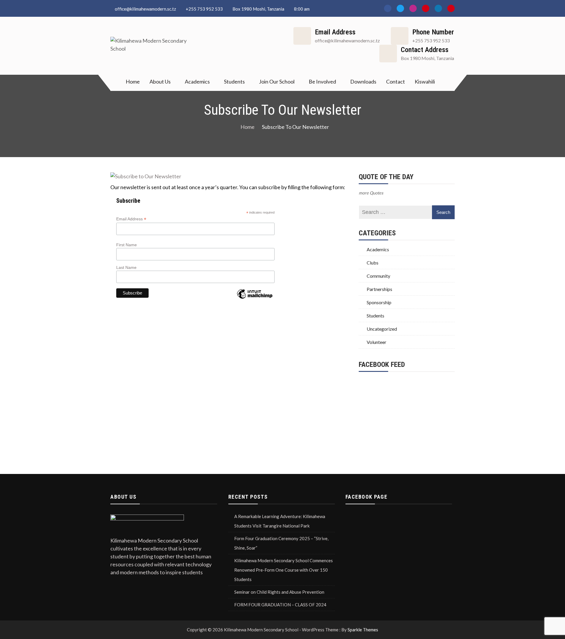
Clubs (372, 262)
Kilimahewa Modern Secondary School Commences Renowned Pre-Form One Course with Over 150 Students (283, 570)
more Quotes (371, 192)
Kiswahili (425, 81)
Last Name (126, 267)
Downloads (363, 81)
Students (234, 81)
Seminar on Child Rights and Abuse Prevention (279, 592)
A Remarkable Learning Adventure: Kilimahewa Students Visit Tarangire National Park (279, 521)
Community (378, 276)
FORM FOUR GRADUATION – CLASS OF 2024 (280, 604)
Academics (197, 81)
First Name (126, 244)
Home (133, 81)
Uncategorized (382, 329)
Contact (395, 81)
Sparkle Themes (363, 629)
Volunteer (376, 342)
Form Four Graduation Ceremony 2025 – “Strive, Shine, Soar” (281, 543)
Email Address (131, 219)
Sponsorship (379, 302)
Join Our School (277, 81)
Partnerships (379, 289)
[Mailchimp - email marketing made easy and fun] (254, 294)
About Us (160, 81)
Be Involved (322, 81)
